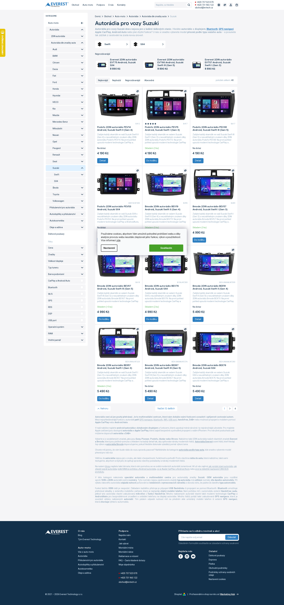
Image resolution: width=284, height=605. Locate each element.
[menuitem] (75, 5)
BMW (55, 56)
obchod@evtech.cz (204, 7)
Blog (80, 535)
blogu (107, 466)
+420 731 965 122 (205, 5)
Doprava (213, 559)
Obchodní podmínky (218, 568)
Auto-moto (53, 23)
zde (118, 240)
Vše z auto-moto (86, 552)
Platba (212, 564)
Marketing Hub (227, 594)
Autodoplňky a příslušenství (62, 214)
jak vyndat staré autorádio (221, 466)
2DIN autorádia (58, 36)
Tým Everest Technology (89, 539)
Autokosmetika (57, 220)
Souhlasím (166, 248)
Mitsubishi (57, 128)
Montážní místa (126, 548)
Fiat (54, 76)
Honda (56, 89)
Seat (55, 161)
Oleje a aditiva (56, 227)
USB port (172, 419)
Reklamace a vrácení (128, 556)
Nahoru (104, 408)
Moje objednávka (127, 564)
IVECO (55, 102)
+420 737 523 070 (205, 2)
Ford (55, 82)
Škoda (55, 188)
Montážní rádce (126, 552)
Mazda (56, 115)
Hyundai (56, 95)
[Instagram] (187, 556)
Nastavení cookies (217, 579)
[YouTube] (193, 556)
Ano (65, 280)
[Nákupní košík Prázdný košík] (237, 5)
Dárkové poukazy (56, 234)
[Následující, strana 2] (230, 408)
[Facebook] (180, 556)
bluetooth (158, 419)
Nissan (56, 135)
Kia (54, 108)
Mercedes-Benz (60, 122)
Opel (55, 141)
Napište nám (125, 535)
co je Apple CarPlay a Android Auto (173, 469)
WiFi (165, 419)
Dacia (55, 69)
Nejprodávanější (132, 80)
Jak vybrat (124, 543)
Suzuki (56, 168)
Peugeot (57, 148)
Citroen (56, 62)
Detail (103, 160)
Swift (56, 174)
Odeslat (232, 537)
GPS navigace (146, 419)
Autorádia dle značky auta (63, 43)
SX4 (56, 181)
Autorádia (54, 29)
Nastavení (109, 248)
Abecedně (149, 80)
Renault (56, 155)
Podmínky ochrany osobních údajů (222, 573)
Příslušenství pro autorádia (62, 207)
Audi (55, 49)
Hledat (189, 5)
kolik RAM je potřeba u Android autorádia (137, 469)
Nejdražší (116, 80)
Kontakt (122, 539)
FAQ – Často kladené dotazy (132, 560)
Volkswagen (58, 201)
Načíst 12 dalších (166, 408)
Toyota (56, 194)
